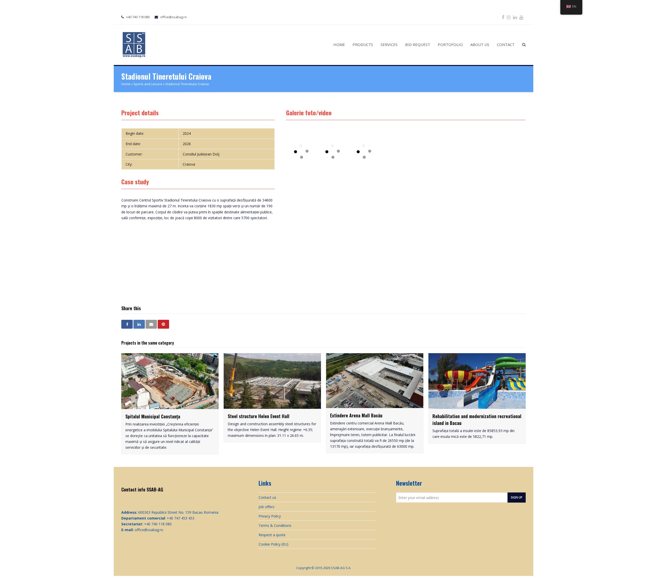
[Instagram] (509, 17)
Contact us (267, 497)
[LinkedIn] (515, 17)
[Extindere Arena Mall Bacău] (374, 405)
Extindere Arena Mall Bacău (356, 415)
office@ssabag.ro (173, 17)
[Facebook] (503, 17)
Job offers (266, 506)
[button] (127, 324)
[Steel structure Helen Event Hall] (272, 405)
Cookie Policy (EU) (273, 544)
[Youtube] (521, 17)
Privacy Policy (270, 516)
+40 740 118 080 (138, 17)
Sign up (516, 497)
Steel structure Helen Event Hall (258, 416)
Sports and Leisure (147, 84)
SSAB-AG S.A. (341, 568)
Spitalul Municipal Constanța (152, 416)
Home (125, 84)
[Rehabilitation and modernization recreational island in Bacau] (477, 405)
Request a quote (272, 534)
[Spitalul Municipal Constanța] (170, 406)
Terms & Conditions (275, 525)
